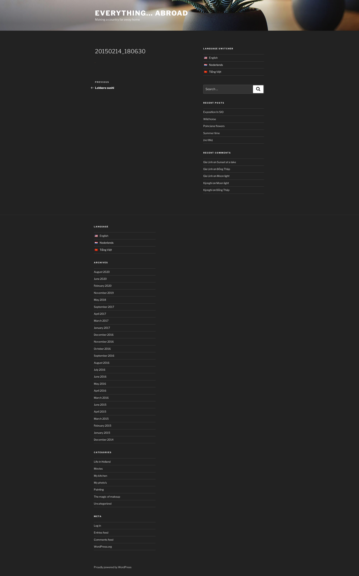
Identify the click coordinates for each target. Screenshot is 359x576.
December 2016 (103, 334)
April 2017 (100, 313)
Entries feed (101, 532)
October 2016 (102, 348)
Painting (99, 489)
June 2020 (100, 278)
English (213, 57)
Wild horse (209, 119)
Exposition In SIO (213, 112)
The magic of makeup (107, 496)
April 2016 (100, 390)
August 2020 (102, 271)
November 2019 (104, 292)
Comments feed (103, 539)
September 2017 (104, 306)
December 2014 (103, 439)
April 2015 (100, 411)
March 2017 (101, 320)
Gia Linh (208, 162)
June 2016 (100, 376)
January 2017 (102, 327)
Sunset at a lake (226, 162)
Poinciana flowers (214, 126)
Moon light (223, 175)
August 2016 (101, 362)
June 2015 (100, 404)
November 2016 (104, 341)
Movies (98, 468)
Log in (97, 525)
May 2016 (100, 383)
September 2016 (104, 355)
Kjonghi (207, 183)
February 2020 (103, 285)
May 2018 (100, 299)
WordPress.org (103, 546)
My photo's (100, 482)
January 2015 (102, 432)
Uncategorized (102, 503)
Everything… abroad (141, 13)
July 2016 (99, 369)
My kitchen (100, 475)
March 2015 (101, 418)
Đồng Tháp (223, 169)
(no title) (208, 140)
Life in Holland (102, 461)
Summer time (211, 133)
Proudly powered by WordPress (112, 567)
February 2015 (102, 425)
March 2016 (101, 397)
